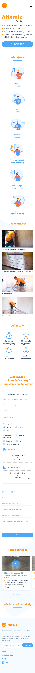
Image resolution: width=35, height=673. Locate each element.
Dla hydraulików (7, 655)
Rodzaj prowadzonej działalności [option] (11, 515)
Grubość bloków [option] (8, 411)
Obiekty (19, 44)
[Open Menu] (31, 5)
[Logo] (4, 5)
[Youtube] (6, 663)
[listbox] (17, 515)
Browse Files (17, 460)
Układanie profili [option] (8, 417)
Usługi (4, 659)
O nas (4, 652)
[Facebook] (3, 663)
